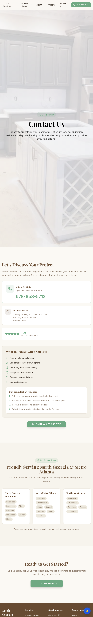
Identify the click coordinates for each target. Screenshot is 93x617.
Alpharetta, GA (54, 615)
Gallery (51, 5)
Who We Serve (24, 4)
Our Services (7, 4)
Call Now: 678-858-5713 (48, 424)
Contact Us (62, 4)
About (39, 5)
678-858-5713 (83, 5)
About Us (76, 615)
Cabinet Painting (32, 615)
